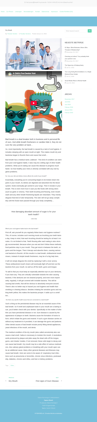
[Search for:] (76, 31)
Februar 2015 (69, 112)
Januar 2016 (68, 110)
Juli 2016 (67, 102)
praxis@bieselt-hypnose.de (38, 2)
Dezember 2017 (69, 99)
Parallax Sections (25, 33)
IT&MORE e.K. (40, 413)
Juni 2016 (68, 104)
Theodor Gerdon (12, 33)
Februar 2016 (69, 107)
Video (12, 365)
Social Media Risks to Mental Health (75, 80)
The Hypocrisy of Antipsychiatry (74, 65)
